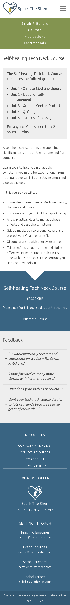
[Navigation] (63, 9)
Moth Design (36, 600)
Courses (35, 29)
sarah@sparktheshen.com (35, 567)
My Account (35, 459)
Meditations (35, 36)
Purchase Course (35, 319)
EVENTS (34, 510)
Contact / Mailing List (35, 445)
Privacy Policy (35, 466)
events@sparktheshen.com (35, 552)
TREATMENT (47, 510)
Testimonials (35, 42)
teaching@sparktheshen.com (35, 537)
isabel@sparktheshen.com (35, 581)
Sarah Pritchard (35, 23)
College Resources (35, 452)
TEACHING (21, 510)
